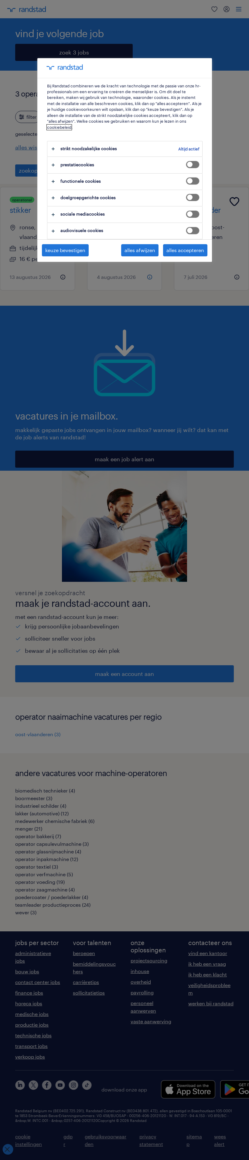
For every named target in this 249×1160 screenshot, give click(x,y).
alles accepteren (185, 250)
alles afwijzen (139, 250)
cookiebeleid (59, 127)
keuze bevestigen (65, 250)
